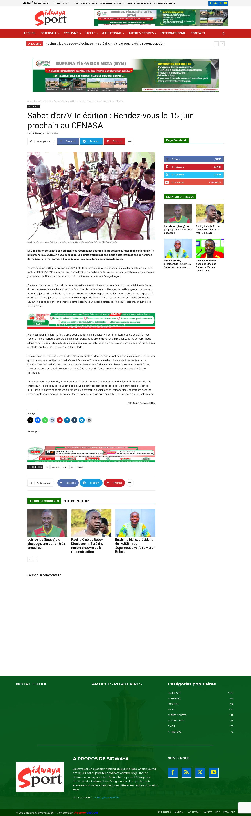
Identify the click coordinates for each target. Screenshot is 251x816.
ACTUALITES (44, 101)
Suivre (217, 166)
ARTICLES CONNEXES (44, 501)
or (72, 467)
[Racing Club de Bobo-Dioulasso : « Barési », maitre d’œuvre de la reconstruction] (91, 523)
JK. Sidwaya (38, 132)
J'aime (217, 159)
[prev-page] (29, 559)
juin (65, 467)
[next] (222, 43)
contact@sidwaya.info (106, 797)
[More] (130, 141)
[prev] (216, 43)
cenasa (55, 467)
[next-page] (35, 559)
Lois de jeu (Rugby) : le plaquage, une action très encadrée (46, 544)
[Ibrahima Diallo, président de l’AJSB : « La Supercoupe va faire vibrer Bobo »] (135, 523)
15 (47, 467)
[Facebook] (210, 3)
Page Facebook (176, 140)
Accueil (31, 101)
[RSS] (215, 3)
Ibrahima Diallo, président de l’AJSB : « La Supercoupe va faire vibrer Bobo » (102, 44)
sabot (80, 467)
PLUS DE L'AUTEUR (76, 501)
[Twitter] (220, 3)
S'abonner (215, 182)
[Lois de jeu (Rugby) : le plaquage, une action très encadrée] (47, 523)
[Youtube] (225, 3)
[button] (223, 33)
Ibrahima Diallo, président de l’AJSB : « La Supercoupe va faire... (177, 264)
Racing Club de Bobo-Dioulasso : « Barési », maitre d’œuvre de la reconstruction (87, 546)
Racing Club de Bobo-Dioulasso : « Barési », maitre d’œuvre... (208, 229)
